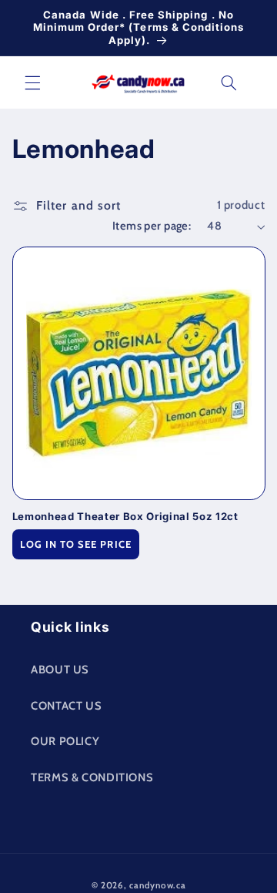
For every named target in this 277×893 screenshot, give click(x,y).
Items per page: (151, 226)
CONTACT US (66, 706)
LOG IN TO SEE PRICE (76, 544)
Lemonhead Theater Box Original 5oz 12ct (125, 516)
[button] (32, 82)
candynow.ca (157, 885)
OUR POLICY (65, 741)
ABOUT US (60, 669)
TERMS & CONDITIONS (92, 777)
